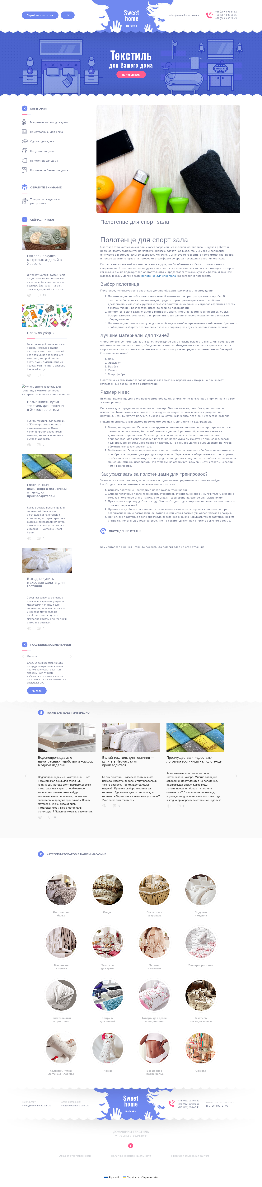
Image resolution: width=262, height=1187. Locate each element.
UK (68, 15)
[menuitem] (111, 1177)
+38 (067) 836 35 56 (226, 15)
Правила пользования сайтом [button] (190, 1155)
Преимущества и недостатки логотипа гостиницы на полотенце (194, 759)
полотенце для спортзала (158, 275)
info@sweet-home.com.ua (75, 1105)
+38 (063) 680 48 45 (226, 18)
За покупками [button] (131, 74)
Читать (37, 674)
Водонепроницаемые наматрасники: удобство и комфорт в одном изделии (66, 761)
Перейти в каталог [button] (40, 15)
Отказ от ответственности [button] (75, 1155)
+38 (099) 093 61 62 (226, 11)
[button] (130, 1146)
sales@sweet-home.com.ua (184, 15)
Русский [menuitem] (114, 1177)
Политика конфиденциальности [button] (131, 1155)
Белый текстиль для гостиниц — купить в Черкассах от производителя (128, 761)
